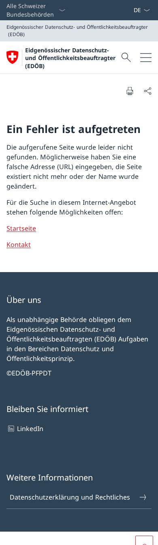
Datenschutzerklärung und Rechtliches (70, 497)
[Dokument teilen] (147, 91)
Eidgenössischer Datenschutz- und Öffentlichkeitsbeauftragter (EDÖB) (70, 58)
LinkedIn (30, 428)
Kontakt (18, 244)
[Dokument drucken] (130, 91)
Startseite (21, 228)
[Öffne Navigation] (146, 57)
